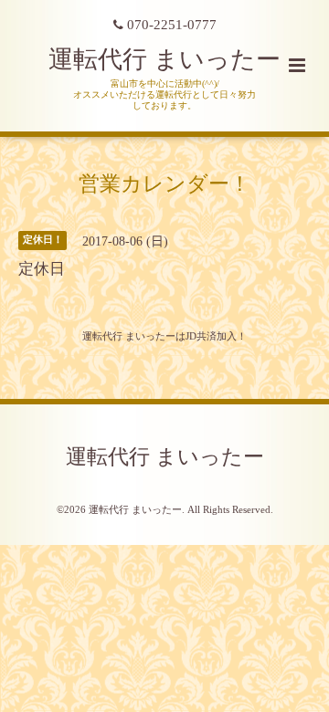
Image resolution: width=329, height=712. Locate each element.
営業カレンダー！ (164, 183)
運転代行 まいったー (164, 59)
